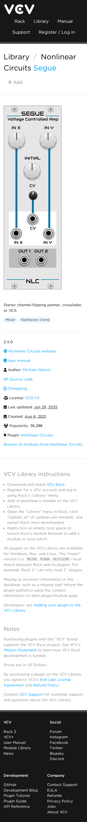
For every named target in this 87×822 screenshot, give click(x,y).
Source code (20, 379)
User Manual (15, 742)
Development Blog (21, 790)
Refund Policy (45, 685)
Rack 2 (10, 732)
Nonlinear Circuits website (31, 351)
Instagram (59, 737)
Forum (56, 732)
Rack (19, 21)
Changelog (16, 388)
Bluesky (57, 753)
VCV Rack (56, 484)
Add (17, 82)
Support (21, 32)
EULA (52, 790)
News (9, 753)
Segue (44, 67)
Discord (57, 759)
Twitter (56, 748)
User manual (18, 360)
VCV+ (9, 737)
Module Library (17, 748)
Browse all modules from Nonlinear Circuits (43, 444)
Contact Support (62, 785)
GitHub (10, 785)
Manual (65, 21)
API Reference (17, 806)
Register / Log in (57, 32)
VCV (7, 722)
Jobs (51, 806)
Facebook (59, 742)
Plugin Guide (15, 801)
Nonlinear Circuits (37, 435)
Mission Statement (20, 650)
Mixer (10, 320)
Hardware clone (35, 320)
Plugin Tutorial (17, 795)
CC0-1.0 (32, 398)
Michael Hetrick (37, 370)
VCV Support (31, 694)
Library (41, 21)
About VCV (57, 812)
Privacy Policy (60, 801)
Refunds (54, 795)
